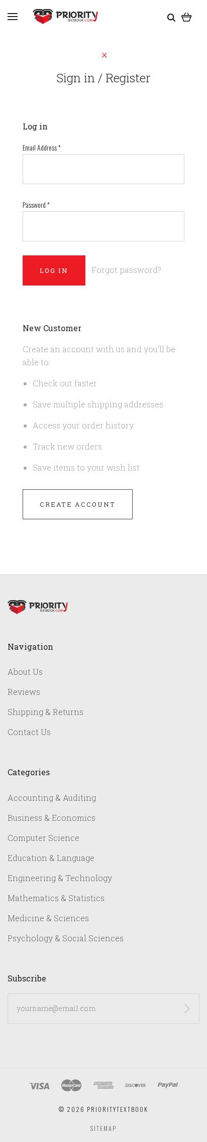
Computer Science (43, 837)
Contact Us (29, 732)
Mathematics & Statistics (56, 898)
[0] (186, 16)
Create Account (78, 504)
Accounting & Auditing (52, 797)
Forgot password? (126, 269)
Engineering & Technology (60, 878)
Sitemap (103, 1128)
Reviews (24, 691)
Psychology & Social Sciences (66, 938)
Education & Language (51, 857)
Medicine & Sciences (48, 918)
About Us (25, 671)
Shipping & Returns (45, 711)
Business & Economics (51, 817)
